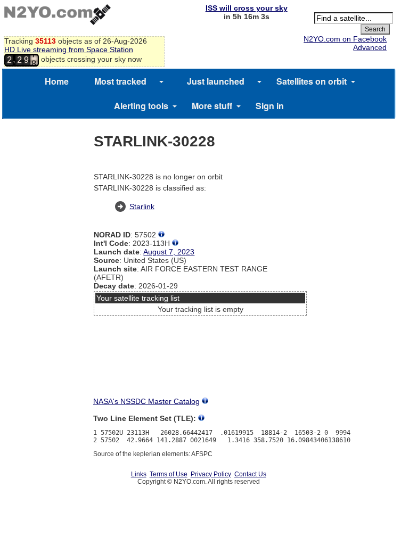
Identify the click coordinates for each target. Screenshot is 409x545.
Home (57, 81)
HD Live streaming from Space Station (68, 49)
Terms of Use (168, 474)
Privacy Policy (211, 474)
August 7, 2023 (168, 251)
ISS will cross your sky (247, 8)
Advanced (370, 47)
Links (138, 474)
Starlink (141, 206)
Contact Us (250, 474)
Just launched (215, 81)
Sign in (270, 106)
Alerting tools (141, 106)
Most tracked (120, 81)
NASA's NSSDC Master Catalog (146, 401)
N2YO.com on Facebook (345, 39)
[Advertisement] (200, 359)
